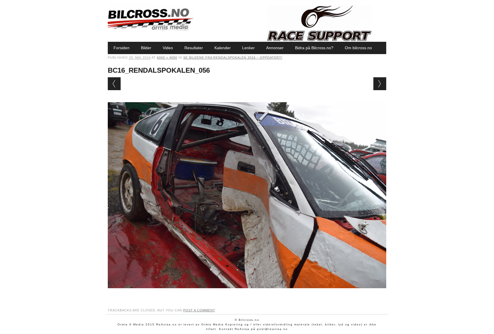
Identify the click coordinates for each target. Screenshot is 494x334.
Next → (379, 83)
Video (168, 48)
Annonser (275, 48)
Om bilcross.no (358, 48)
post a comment (199, 310)
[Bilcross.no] (151, 30)
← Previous (114, 83)
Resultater (193, 48)
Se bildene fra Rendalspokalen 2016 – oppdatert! (232, 57)
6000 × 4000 (167, 57)
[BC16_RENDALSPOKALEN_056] (247, 293)
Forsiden (121, 48)
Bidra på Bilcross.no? (314, 48)
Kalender (222, 48)
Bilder (146, 48)
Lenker (248, 48)
